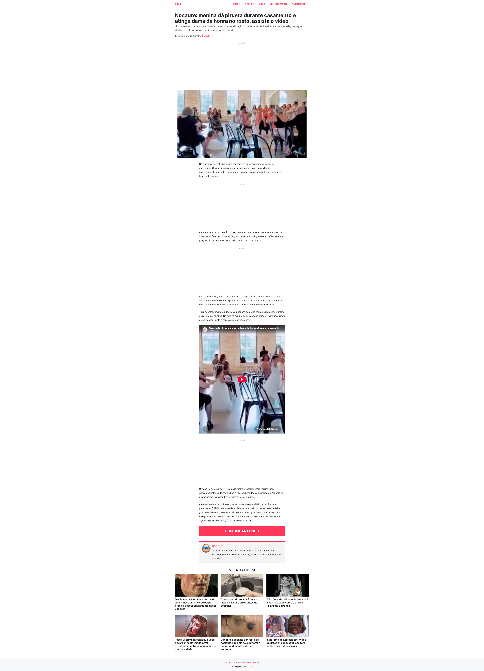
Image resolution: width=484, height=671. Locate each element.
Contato (235, 662)
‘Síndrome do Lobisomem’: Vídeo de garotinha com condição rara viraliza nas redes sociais (286, 643)
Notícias (249, 3)
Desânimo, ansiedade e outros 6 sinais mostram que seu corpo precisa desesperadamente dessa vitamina (195, 604)
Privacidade (246, 662)
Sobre (227, 662)
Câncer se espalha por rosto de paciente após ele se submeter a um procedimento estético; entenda (240, 644)
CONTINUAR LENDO (242, 531)
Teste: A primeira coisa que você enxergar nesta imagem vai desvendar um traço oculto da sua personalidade (195, 644)
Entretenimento (278, 3)
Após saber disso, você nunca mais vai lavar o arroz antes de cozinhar (239, 602)
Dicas (262, 3)
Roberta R (219, 546)
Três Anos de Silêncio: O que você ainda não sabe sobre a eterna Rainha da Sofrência (287, 602)
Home (236, 3)
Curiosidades (299, 3)
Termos (256, 662)
